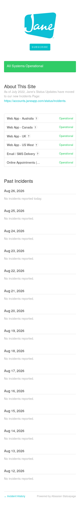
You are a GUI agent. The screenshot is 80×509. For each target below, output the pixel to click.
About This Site (20, 86)
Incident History (14, 496)
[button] (40, 47)
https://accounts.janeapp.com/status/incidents (34, 101)
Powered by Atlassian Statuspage (56, 496)
